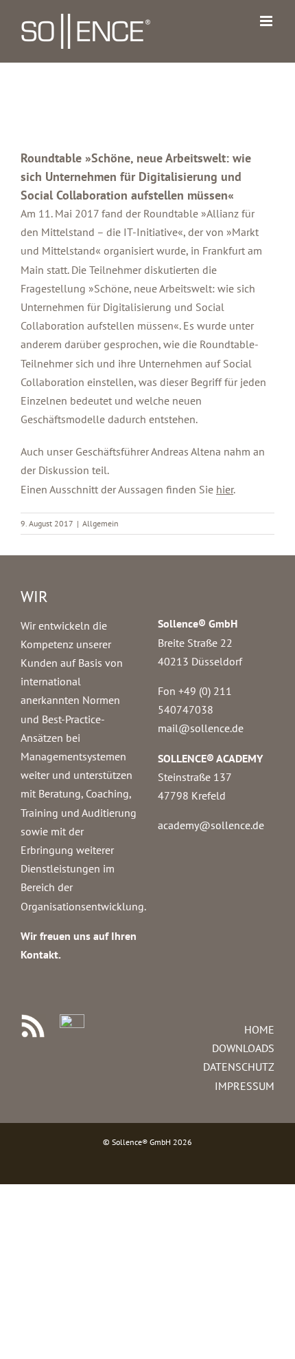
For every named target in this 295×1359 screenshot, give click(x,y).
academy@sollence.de (211, 825)
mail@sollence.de (201, 728)
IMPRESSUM (244, 1086)
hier (224, 489)
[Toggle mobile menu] (267, 21)
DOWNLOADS (243, 1048)
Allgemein (100, 523)
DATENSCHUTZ (238, 1066)
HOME (259, 1029)
